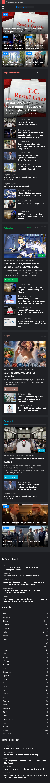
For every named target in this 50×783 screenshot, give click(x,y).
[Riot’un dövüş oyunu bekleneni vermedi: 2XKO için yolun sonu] (10, 193)
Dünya (5, 621)
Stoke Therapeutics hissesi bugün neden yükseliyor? (21, 178)
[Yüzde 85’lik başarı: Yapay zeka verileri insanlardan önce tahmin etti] (10, 322)
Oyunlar (6, 676)
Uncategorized (8, 719)
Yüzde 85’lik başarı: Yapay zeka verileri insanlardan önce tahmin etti (32, 323)
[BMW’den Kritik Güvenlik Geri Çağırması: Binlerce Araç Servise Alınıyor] (10, 214)
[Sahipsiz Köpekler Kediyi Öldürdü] (36, 59)
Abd (4, 614)
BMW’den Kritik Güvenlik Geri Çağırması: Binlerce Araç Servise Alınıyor (32, 216)
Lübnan (6, 661)
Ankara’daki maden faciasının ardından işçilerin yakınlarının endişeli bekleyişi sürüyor (31, 135)
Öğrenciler (7, 672)
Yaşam (6, 506)
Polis (5, 683)
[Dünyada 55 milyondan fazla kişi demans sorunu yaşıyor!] (10, 408)
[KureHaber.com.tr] (25, 7)
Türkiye (6, 712)
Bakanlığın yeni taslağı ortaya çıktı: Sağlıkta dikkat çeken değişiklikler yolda (30, 398)
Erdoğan (6, 628)
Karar (5, 654)
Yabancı (6, 723)
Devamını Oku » (11, 280)
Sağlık (5, 697)
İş (3, 646)
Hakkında (6, 635)
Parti (5, 679)
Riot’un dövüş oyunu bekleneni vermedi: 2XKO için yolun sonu (31, 194)
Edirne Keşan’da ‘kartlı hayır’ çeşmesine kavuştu (21, 542)
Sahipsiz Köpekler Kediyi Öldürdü (34, 63)
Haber (6, 14)
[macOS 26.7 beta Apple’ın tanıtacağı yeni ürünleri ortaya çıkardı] (10, 310)
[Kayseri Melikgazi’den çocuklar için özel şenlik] (25, 514)
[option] (25, 39)
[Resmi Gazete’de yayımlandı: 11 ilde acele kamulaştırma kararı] (25, 23)
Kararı (5, 657)
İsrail (5, 650)
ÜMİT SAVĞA (9, 260)
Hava (5, 639)
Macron (6, 665)
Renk (5, 686)
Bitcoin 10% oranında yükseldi (16, 186)
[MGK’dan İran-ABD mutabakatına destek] (10, 122)
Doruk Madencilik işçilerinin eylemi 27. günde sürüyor (12, 65)
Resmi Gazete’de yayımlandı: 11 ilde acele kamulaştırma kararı (22, 30)
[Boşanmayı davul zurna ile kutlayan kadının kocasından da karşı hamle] (36, 42)
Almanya (6, 617)
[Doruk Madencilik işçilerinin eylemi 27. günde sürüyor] (13, 59)
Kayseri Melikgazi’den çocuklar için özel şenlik (24, 522)
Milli (4, 668)
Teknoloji (35, 228)
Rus (4, 690)
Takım (5, 705)
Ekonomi (6, 625)
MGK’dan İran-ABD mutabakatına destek (27, 123)
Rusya (5, 694)
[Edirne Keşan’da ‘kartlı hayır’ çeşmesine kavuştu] (25, 536)
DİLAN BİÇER (12, 114)
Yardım (5, 726)
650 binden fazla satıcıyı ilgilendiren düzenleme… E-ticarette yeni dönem (29, 157)
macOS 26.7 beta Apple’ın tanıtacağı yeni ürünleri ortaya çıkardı (31, 312)
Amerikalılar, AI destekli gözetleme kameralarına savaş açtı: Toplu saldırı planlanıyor (31, 301)
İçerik (5, 643)
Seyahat (6, 701)
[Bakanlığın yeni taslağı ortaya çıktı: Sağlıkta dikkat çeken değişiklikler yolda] (10, 397)
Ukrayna (6, 716)
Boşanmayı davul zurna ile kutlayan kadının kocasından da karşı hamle (35, 49)
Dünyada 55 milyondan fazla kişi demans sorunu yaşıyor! (32, 409)
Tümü (33, 72)
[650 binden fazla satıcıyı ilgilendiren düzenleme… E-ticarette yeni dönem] (10, 156)
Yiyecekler (7, 734)
